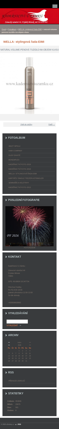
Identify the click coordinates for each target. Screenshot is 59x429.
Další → (52, 124)
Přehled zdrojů (17, 381)
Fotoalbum (12, 29)
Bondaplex (14, 160)
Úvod (4, 29)
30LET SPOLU (14, 146)
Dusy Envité (14, 155)
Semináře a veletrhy (19, 183)
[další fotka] (54, 83)
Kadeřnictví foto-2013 (20, 187)
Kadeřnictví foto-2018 (20, 169)
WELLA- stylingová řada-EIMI (30, 29)
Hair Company (15, 151)
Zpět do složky (26, 124)
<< (9, 342)
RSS (19, 424)
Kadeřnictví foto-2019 (20, 164)
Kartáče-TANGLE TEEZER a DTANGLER (26, 178)
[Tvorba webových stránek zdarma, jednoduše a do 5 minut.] (16, 424)
